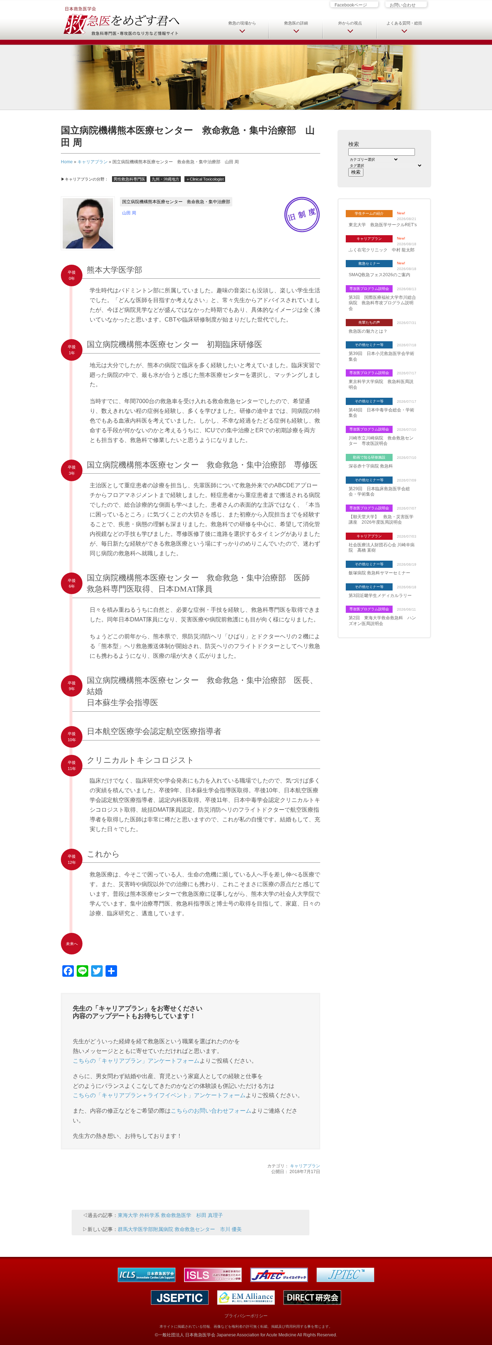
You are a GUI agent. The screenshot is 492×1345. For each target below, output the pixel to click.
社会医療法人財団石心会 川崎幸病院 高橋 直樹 (382, 547)
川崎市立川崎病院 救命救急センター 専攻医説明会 (381, 441)
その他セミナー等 (369, 345)
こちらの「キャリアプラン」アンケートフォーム (136, 1061)
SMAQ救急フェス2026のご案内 (379, 274)
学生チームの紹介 (369, 213)
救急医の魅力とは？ (368, 331)
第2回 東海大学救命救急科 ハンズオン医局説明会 (382, 620)
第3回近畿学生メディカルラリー (380, 595)
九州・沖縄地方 (165, 179)
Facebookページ (351, 5)
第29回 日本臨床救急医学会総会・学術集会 (379, 491)
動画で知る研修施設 (369, 457)
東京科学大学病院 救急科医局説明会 (381, 384)
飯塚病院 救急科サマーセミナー (379, 572)
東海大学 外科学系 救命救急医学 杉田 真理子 (170, 1215)
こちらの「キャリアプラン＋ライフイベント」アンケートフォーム (159, 1095)
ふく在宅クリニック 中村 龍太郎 (382, 249)
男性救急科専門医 (129, 179)
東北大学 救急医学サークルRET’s (383, 224)
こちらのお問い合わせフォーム (211, 1111)
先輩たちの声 (369, 322)
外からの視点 (350, 23)
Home (67, 161)
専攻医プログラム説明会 (369, 289)
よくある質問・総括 (404, 23)
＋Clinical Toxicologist (205, 179)
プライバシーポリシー (246, 1315)
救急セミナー (369, 263)
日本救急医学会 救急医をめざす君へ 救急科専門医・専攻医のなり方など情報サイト (121, 20)
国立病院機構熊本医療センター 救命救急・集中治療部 (176, 201)
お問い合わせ (403, 5)
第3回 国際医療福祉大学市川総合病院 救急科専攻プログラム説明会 (382, 303)
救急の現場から (242, 23)
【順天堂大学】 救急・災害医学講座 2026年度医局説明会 (381, 519)
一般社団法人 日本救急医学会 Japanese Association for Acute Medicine (227, 1334)
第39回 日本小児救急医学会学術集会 (381, 356)
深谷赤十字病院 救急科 (371, 466)
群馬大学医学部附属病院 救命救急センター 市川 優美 (180, 1229)
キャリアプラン (92, 161)
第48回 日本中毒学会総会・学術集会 (381, 412)
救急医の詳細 (296, 23)
